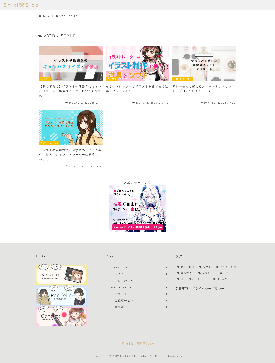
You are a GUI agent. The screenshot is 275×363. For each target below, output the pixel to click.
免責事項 (182, 288)
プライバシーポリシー (208, 288)
